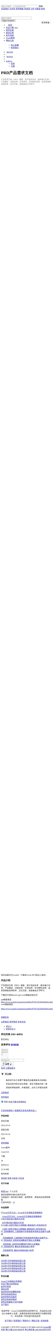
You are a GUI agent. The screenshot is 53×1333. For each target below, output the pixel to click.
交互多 (21, 1178)
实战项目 (5, 9)
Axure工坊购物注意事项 (11, 1281)
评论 (8, 1026)
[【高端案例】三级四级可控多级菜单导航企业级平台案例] (26, 1234)
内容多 (15, 1178)
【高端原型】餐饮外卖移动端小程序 (18, 1250)
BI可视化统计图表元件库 (13, 1223)
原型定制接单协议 (9, 1294)
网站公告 (10, 40)
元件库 (12, 9)
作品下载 (12, 28)
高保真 (27, 9)
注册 (13, 66)
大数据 (38, 9)
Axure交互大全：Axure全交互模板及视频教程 (22, 1216)
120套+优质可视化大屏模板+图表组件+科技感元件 (24, 1229)
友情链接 (44, 1321)
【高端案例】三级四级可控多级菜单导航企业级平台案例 (27, 1238)
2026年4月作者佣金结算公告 (13, 1268)
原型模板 (20, 9)
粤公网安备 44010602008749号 (38, 1330)
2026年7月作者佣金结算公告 (13, 1261)
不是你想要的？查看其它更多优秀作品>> (19, 1110)
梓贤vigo (4, 1191)
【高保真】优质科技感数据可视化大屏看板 (21, 1244)
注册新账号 (10, 1068)
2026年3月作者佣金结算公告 (13, 1271)
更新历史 (10, 1029)
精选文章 (10, 33)
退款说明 (5, 1289)
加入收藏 (15, 45)
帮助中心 (26, 1321)
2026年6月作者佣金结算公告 (13, 1263)
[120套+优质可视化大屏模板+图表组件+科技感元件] (24, 1225)
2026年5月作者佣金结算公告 (13, 1266)
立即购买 (5, 1022)
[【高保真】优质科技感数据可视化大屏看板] (20, 1240)
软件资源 (10, 35)
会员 (9, 61)
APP (32, 9)
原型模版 (5, 1143)
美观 (9, 1178)
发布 (10, 52)
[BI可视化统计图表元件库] (13, 1219)
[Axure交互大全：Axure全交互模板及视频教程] (21, 1213)
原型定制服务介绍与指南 (12, 1302)
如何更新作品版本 (9, 1297)
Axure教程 (10, 38)
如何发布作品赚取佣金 (11, 1292)
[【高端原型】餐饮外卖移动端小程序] (18, 1247)
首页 (10, 25)
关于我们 (5, 1305)
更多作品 (22, 1022)
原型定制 (10, 30)
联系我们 (15, 48)
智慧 (43, 9)
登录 (13, 64)
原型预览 (13, 1022)
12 (14, 1202)
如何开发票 (6, 1286)
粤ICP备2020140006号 (14, 1330)
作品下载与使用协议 (17, 1102)
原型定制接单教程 (9, 1299)
